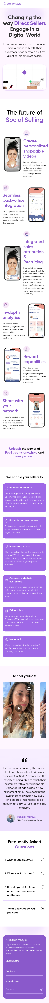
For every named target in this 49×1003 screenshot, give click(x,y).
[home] (13, 4)
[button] (44, 4)
